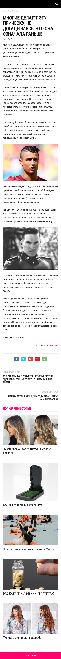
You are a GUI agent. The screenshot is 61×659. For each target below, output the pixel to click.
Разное (15, 11)
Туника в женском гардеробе (22, 637)
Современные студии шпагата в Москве (29, 549)
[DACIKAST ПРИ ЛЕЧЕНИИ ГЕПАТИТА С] (30, 574)
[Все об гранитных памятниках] (30, 482)
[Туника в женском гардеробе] (30, 618)
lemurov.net (52, 345)
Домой (6, 11)
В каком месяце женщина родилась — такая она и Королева (32, 398)
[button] (57, 4)
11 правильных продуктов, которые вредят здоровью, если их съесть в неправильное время (28, 379)
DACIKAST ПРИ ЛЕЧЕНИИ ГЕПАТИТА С (28, 593)
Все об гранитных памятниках (22, 505)
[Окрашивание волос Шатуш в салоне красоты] (30, 430)
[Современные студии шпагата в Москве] (30, 530)
